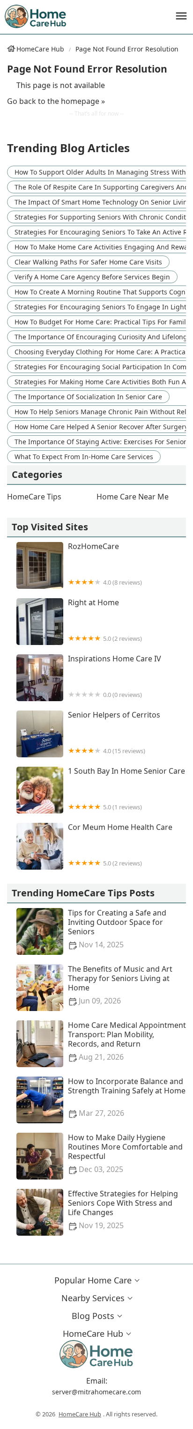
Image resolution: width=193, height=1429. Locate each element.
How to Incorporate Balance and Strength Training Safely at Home (127, 1097)
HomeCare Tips (34, 496)
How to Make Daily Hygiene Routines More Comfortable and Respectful (125, 1153)
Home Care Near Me (132, 496)
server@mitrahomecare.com (96, 1392)
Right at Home (105, 620)
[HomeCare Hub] (36, 16)
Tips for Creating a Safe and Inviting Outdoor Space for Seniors (117, 929)
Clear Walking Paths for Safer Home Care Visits (88, 261)
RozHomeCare (105, 564)
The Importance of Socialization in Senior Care (88, 396)
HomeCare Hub (40, 48)
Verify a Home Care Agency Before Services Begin (92, 276)
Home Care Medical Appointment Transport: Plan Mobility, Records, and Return (127, 1041)
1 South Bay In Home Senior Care (126, 789)
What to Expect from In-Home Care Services (84, 456)
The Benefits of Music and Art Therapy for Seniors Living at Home (120, 985)
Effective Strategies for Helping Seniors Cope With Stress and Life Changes (123, 1210)
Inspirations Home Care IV (114, 676)
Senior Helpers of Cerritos (114, 733)
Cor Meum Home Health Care (120, 845)
